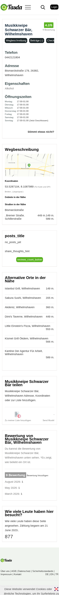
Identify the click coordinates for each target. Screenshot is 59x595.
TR (56, 574)
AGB (13, 571)
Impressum (6, 574)
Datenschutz (24, 571)
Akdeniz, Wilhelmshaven (19, 307)
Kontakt (17, 574)
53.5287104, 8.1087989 (19, 186)
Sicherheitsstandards (42, 571)
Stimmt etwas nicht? (41, 131)
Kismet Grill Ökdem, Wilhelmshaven (26, 338)
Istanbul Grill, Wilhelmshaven (22, 288)
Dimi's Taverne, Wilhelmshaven (24, 316)
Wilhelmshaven (14, 75)
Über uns (5, 571)
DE (47, 574)
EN (52, 574)
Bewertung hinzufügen (37, 475)
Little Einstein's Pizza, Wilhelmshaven (27, 325)
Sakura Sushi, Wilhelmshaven (23, 297)
